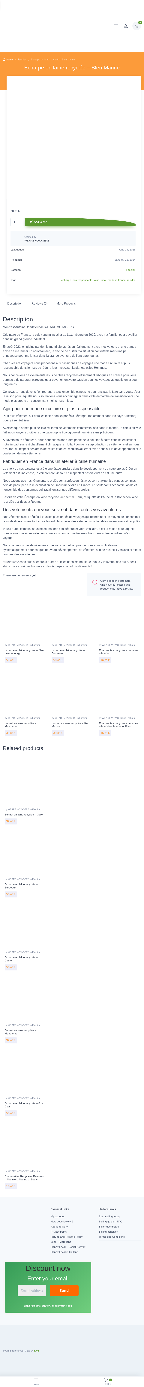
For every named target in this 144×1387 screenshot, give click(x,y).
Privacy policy (59, 1231)
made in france (117, 279)
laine (96, 279)
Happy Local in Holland (64, 1251)
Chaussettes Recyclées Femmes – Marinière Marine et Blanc (118, 725)
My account (57, 1216)
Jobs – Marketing (61, 1241)
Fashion (22, 59)
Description (14, 303)
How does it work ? (62, 1221)
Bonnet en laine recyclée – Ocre (24, 814)
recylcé (131, 279)
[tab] (15, 303)
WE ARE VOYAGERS (19, 645)
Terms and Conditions (112, 1236)
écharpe (66, 279)
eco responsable (82, 279)
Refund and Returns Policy (66, 1236)
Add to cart (40, 221)
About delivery (59, 1226)
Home (9, 59)
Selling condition (108, 1231)
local (103, 279)
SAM (36, 1350)
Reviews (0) (39, 303)
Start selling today (109, 1216)
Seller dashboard (109, 1226)
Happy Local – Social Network (68, 1246)
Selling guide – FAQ (110, 1221)
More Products (66, 303)
